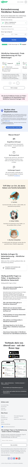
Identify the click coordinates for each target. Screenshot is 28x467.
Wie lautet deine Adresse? (6, 26)
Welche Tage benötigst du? (6, 31)
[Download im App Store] (14, 352)
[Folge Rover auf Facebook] (9, 458)
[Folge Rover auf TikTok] (19, 458)
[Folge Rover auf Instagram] (11, 458)
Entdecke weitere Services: (6, 19)
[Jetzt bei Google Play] (14, 356)
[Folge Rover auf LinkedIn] (14, 458)
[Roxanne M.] (11, 70)
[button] (26, 2)
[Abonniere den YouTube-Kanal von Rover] (16, 458)
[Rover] (4, 2)
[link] (14, 40)
